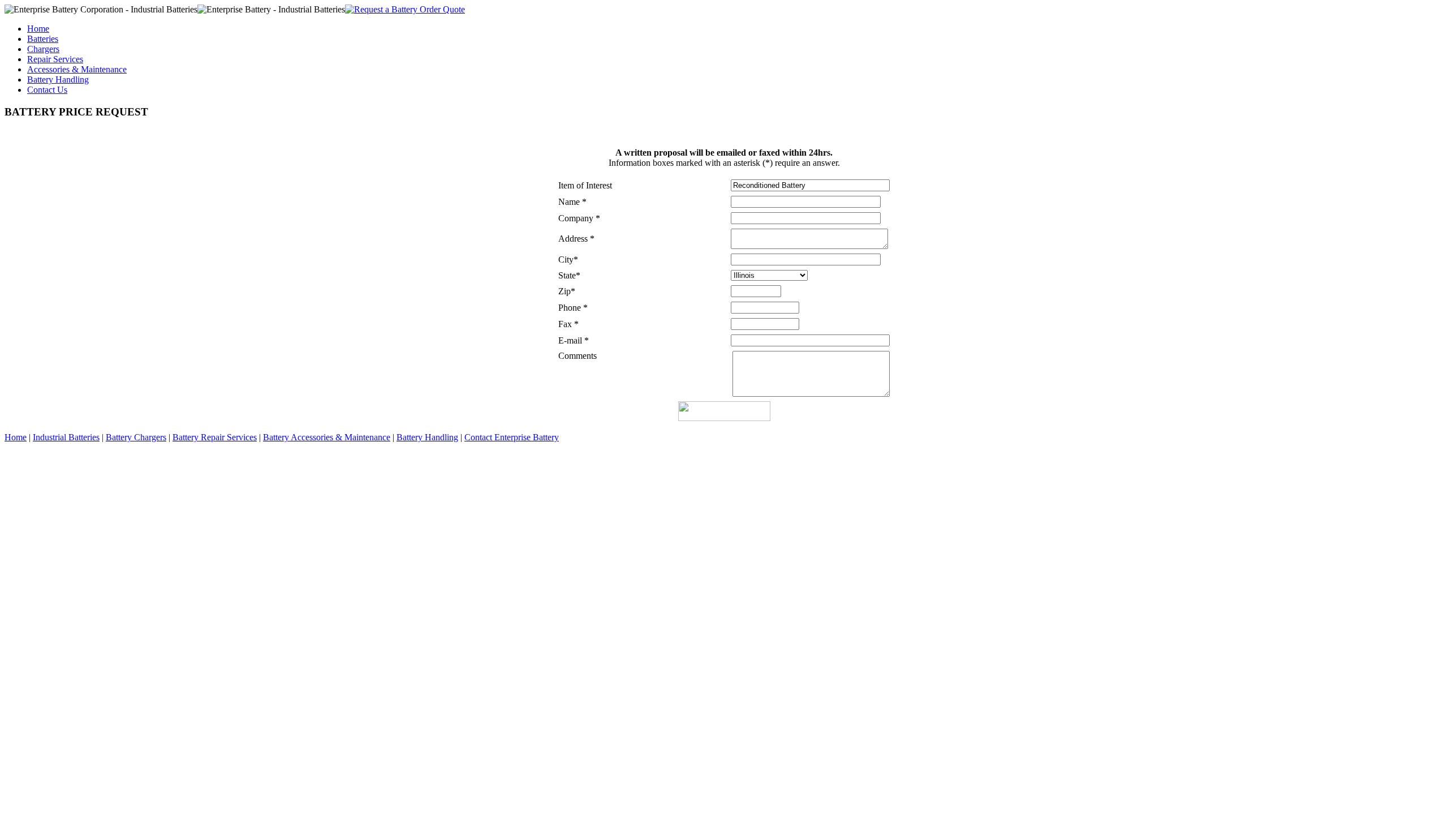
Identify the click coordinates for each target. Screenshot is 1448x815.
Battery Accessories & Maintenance (326, 437)
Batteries (42, 39)
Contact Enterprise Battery (511, 437)
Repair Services (55, 59)
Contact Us (47, 90)
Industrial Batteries (66, 437)
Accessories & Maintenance (77, 69)
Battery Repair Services (215, 437)
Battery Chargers (136, 437)
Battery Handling (58, 79)
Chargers (43, 49)
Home (38, 28)
